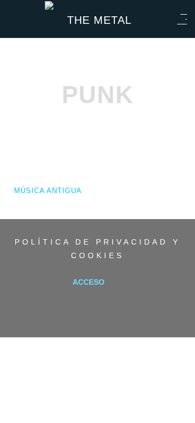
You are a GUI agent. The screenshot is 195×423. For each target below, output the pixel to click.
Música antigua (48, 191)
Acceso (89, 282)
